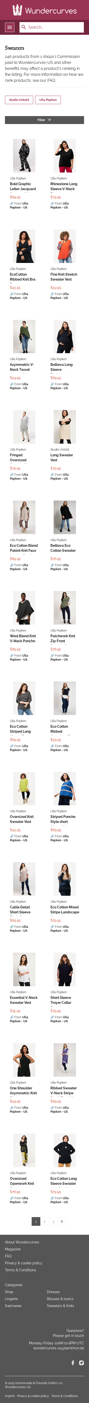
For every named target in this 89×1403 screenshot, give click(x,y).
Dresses (53, 1292)
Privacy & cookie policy (23, 1263)
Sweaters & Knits (60, 1306)
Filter (41, 120)
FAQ (8, 1256)
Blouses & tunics (60, 1299)
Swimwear (13, 1306)
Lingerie (11, 1299)
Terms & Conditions (20, 1270)
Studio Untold (19, 100)
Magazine (13, 1249)
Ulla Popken (48, 100)
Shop (9, 1292)
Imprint (10, 1396)
